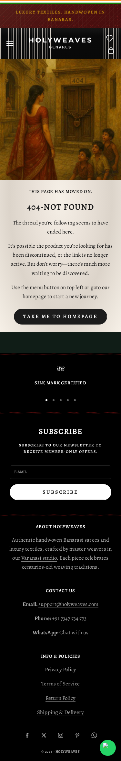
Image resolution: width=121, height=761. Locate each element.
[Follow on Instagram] (60, 735)
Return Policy (60, 698)
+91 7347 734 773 (69, 618)
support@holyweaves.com (68, 604)
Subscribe (60, 492)
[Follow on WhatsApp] (94, 735)
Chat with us (73, 632)
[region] (60, 377)
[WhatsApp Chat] (108, 748)
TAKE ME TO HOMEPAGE (60, 316)
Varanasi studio (39, 558)
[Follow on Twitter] (44, 735)
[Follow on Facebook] (27, 735)
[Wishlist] (109, 38)
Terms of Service (60, 683)
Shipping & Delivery (60, 712)
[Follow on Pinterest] (77, 735)
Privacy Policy (60, 669)
